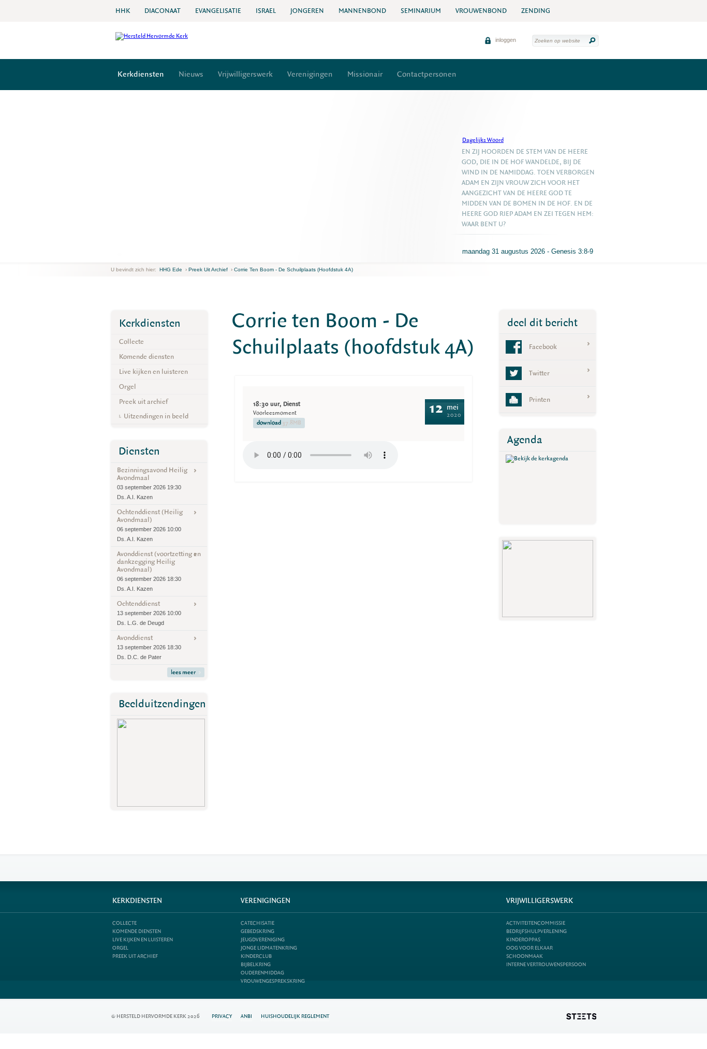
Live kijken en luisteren (153, 371)
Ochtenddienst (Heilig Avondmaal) (150, 524)
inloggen (505, 40)
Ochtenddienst (149, 612)
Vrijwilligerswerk (245, 74)
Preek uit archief (208, 269)
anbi (246, 1016)
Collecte (131, 341)
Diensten (139, 451)
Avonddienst (149, 646)
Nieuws (191, 74)
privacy (222, 1016)
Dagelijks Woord (483, 140)
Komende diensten (146, 356)
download (279, 423)
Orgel (127, 386)
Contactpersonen (426, 74)
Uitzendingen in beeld (156, 416)
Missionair (364, 74)
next (125, 254)
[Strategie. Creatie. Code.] (581, 1016)
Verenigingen (310, 74)
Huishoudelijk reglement (295, 1016)
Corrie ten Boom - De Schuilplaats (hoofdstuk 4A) (293, 269)
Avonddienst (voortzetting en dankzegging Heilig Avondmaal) (159, 570)
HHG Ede (170, 269)
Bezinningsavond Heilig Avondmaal (152, 482)
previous (113, 254)
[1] (119, 254)
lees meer (183, 672)
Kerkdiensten (140, 74)
